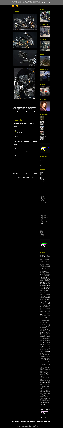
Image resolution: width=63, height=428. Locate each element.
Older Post (34, 173)
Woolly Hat (44, 399)
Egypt (45, 292)
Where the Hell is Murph (43, 398)
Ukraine (49, 390)
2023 (41, 174)
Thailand (41, 383)
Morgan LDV (42, 196)
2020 (41, 229)
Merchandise (42, 333)
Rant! (48, 353)
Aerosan (45, 257)
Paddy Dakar (44, 345)
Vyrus (45, 395)
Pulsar (45, 351)
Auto (49, 262)
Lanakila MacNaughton (46, 322)
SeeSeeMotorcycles (42, 364)
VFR (41, 393)
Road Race (47, 356)
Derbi (43, 285)
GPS (47, 303)
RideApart (42, 356)
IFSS (43, 313)
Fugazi (48, 299)
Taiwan (40, 381)
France (47, 298)
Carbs (49, 274)
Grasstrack (46, 304)
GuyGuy (43, 305)
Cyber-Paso (42, 200)
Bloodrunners (41, 266)
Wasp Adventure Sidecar (44, 220)
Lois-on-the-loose (42, 325)
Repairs (45, 354)
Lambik (42, 204)
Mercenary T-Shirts (43, 215)
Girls (42, 301)
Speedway (48, 371)
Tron (42, 389)
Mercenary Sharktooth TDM (46, 332)
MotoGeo (41, 338)
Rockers (48, 357)
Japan (26, 116)
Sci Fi (49, 361)
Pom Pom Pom (42, 185)
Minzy (46, 334)
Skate (48, 367)
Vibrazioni (49, 393)
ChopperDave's (48, 277)
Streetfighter (48, 374)
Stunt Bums (44, 376)
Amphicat (48, 259)
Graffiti (42, 304)
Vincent (48, 394)
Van (40, 392)
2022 (41, 175)
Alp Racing (43, 259)
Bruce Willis (45, 269)
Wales (48, 395)
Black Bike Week (44, 265)
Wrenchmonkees (48, 400)
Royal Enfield (41, 359)
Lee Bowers (42, 324)
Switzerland (42, 380)
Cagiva (44, 272)
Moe (43, 335)
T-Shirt (49, 380)
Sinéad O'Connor (41, 367)
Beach (46, 263)
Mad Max (44, 327)
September (42, 180)
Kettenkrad (41, 320)
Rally (41, 353)
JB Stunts (43, 317)
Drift (49, 289)
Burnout (46, 271)
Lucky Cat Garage (43, 326)
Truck (45, 389)
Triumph (49, 388)
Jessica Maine (48, 317)
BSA (48, 269)
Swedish (46, 379)
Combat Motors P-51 (43, 202)
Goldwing (41, 303)
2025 (41, 172)
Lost (48, 325)
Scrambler (41, 363)
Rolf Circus (47, 358)
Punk (48, 351)
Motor (43, 338)
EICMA (47, 292)
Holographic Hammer (46, 309)
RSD (44, 359)
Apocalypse (45, 260)
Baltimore (44, 263)
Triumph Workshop (46, 136)
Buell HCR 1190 (43, 199)
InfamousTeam (45, 315)
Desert (46, 285)
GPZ (23, 116)
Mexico (46, 333)
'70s (43, 254)
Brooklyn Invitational (47, 268)
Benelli (43, 264)
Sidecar (41, 366)
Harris (47, 306)
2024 (41, 173)
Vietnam (45, 394)
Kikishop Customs (45, 320)
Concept (42, 280)
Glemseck (48, 301)
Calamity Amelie (47, 272)
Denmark (41, 285)
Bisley (40, 265)
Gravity (49, 304)
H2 (45, 305)
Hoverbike (41, 310)
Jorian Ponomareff (46, 318)
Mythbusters (48, 341)
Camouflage (49, 273)
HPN (45, 310)
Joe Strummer (41, 318)
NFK (40, 165)
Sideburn (41, 161)
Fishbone (44, 297)
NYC (43, 344)
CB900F (48, 275)
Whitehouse (48, 398)
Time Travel (47, 384)
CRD (40, 281)
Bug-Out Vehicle (43, 270)
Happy (48, 305)
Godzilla (44, 302)
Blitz (49, 265)
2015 (41, 234)
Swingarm (49, 379)
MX (45, 341)
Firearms (44, 296)
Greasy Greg (41, 159)
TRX (47, 389)
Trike (41, 388)
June (41, 183)
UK (46, 390)
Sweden (42, 379)
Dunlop (40, 291)
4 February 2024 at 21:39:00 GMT (27, 140)
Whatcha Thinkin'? (44, 397)
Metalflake (42, 195)
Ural (43, 391)
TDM (42, 382)
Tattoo (49, 381)
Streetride (49, 375)
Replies (17, 129)
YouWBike (41, 164)
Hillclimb (49, 308)
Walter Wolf (48, 396)
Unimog (41, 391)
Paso (49, 346)
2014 (41, 235)
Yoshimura (41, 402)
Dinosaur (45, 287)
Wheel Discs (49, 397)
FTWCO (45, 299)
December (42, 177)
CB (45, 275)
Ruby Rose (49, 359)
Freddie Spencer (41, 299)
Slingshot (46, 368)
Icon (47, 312)
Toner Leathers (48, 385)
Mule (42, 340)
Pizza (40, 348)
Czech (43, 283)
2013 (41, 236)
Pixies (49, 347)
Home (25, 173)
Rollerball (42, 184)
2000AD (47, 255)
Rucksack (41, 360)
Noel (42, 343)
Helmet (42, 307)
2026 (41, 171)
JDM (45, 317)
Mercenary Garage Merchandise (44, 217)
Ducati (48, 290)
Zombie (41, 403)
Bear (48, 263)
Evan (41, 294)
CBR (40, 276)
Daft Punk (46, 283)
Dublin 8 (44, 290)
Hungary (44, 311)
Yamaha (42, 401)
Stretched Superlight (46, 131)
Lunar (47, 326)
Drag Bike (45, 289)
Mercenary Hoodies (43, 213)
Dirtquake (42, 288)
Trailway (40, 387)
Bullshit (40, 271)
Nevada (44, 342)
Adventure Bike (48, 256)
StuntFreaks (41, 377)
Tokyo (40, 385)
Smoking (49, 368)
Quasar (49, 352)
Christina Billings (47, 278)
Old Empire (48, 344)
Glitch (40, 302)
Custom (20, 116)
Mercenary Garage (20, 131)
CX (45, 282)
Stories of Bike (43, 374)
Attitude (41, 262)
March (42, 225)
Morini (49, 336)
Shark (49, 364)
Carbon (17, 116)
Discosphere (46, 288)
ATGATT (44, 261)
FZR (45, 300)
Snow (41, 369)
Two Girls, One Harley (43, 212)
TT (49, 389)
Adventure (43, 256)
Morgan (46, 336)
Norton (45, 343)
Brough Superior (41, 269)
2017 (41, 232)
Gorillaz (43, 303)
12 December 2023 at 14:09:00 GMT (27, 123)
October (42, 179)
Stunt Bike (41, 376)
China (40, 277)
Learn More (45, 2)
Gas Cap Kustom (48, 300)
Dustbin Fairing (44, 291)
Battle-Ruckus (42, 201)
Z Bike (48, 402)
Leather (45, 323)
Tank (42, 381)
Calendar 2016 (41, 273)
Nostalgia (41, 344)
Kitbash (41, 321)
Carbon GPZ (42, 194)
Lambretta (42, 322)
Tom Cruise (44, 385)
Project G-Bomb (42, 349)
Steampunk (41, 373)
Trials (49, 387)
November (42, 178)
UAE (44, 390)
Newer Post (15, 173)
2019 (41, 230)
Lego (45, 324)
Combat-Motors (48, 279)
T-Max (47, 380)
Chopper (44, 277)
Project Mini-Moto (47, 349)
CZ (41, 283)
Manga (41, 328)
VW (43, 395)
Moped (43, 336)
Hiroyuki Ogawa (41, 309)
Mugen (40, 340)
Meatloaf (44, 330)
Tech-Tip (49, 382)
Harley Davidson (42, 306)
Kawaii (42, 219)
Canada (44, 274)
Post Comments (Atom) (28, 177)
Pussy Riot (41, 352)
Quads (46, 352)
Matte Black (46, 329)
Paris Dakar (46, 346)
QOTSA (43, 352)
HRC (47, 310)
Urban (46, 391)
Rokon (44, 358)
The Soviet (41, 384)
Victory (42, 394)
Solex (47, 369)
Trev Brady (47, 387)
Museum (49, 340)
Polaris (45, 348)
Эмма (43, 404)
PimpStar (47, 347)
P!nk (41, 345)
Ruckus (44, 360)
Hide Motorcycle (45, 308)
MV (43, 341)
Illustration (48, 313)
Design (49, 285)
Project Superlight (48, 350)
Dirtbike (49, 287)
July (41, 182)
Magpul (48, 327)
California (45, 273)
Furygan (40, 300)
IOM (49, 315)
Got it (50, 2)
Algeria (40, 259)
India (46, 314)
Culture (48, 281)
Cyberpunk (48, 282)
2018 (41, 231)
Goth (45, 303)
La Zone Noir (41, 160)
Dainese (49, 283)
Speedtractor (44, 371)
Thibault (44, 384)
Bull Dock (48, 270)
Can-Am (42, 274)
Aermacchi (42, 257)
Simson (48, 366)
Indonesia (42, 315)
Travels (43, 387)
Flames (47, 297)
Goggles (47, 302)
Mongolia (49, 335)
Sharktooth (42, 197)
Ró (44, 356)
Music (40, 341)
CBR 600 (43, 276)
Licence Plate (49, 324)
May (41, 223)
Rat (40, 354)
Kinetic (48, 320)
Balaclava (41, 263)
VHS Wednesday (45, 393)
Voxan (41, 395)
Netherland (41, 342)
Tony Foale (41, 386)
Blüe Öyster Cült (46, 266)
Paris (43, 346)
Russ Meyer (47, 360)
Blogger (47, 426)
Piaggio (40, 347)
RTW (46, 359)
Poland (43, 348)
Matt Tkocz (41, 329)
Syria (45, 380)
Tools (48, 386)
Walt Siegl (44, 396)
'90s (49, 254)
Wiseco (41, 399)
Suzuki (49, 378)
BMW (49, 266)
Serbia (47, 364)
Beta (45, 264)
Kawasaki (45, 319)
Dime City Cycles (41, 287)
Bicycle (49, 264)
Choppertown (42, 278)
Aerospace (48, 257)
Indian (49, 314)
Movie (41, 339)
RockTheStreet (41, 358)
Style (48, 377)
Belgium (40, 264)
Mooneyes (41, 336)
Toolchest (45, 386)
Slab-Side (41, 368)
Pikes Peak (43, 347)
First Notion (41, 297)
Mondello (46, 335)
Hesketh (42, 308)
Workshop (43, 400)
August (42, 181)
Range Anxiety (45, 353)
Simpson (45, 366)
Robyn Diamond (42, 357)
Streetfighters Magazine (44, 375)
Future (43, 300)
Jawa (40, 317)
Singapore (46, 367)
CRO (42, 281)
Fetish (47, 295)
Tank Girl (42, 218)
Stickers (45, 373)
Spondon (41, 372)
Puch (43, 351)
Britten (43, 268)
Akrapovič (49, 258)
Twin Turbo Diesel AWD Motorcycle (44, 222)
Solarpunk (45, 369)
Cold (44, 279)
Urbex (49, 391)
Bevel (47, 264)
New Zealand (48, 342)
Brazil (41, 268)
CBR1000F (46, 276)
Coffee (42, 279)
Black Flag (47, 265)
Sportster (45, 372)
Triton (46, 388)
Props (41, 351)
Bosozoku (43, 267)
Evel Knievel (46, 294)
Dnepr (49, 288)
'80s (46, 254)
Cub (44, 281)
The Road (48, 383)
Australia (44, 262)
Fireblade (49, 296)
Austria (47, 262)
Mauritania (41, 330)
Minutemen (44, 334)
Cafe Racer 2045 (43, 198)
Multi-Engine (45, 340)
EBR (47, 291)
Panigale (41, 346)
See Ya (42, 216)
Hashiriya (49, 306)
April (41, 224)
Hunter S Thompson (48, 311)
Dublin (41, 290)
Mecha (47, 330)
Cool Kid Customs (47, 280)
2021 (41, 176)
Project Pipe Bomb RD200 (42, 350)
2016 (41, 233)
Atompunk (48, 261)
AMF (45, 259)
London (46, 325)
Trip (44, 388)
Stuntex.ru (48, 376)
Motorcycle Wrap (47, 338)
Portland (48, 348)
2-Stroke (42, 255)
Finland (41, 296)
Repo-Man (48, 354)
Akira (41, 214)
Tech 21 (42, 203)
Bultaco (43, 271)
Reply (15, 126)
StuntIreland (44, 377)
